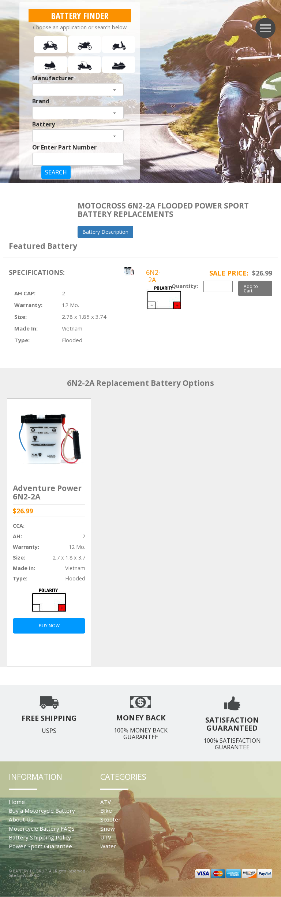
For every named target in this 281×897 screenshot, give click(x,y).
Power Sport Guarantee (40, 846)
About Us (21, 819)
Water (108, 846)
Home (17, 801)
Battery (43, 124)
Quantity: (185, 286)
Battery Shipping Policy (40, 837)
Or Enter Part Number (64, 147)
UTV (105, 837)
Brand (40, 101)
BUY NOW (49, 626)
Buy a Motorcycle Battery (42, 810)
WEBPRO (31, 875)
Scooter (110, 819)
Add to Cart (251, 288)
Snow (107, 828)
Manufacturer (53, 78)
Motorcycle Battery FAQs (42, 828)
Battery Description (105, 231)
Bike (106, 810)
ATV (105, 801)
